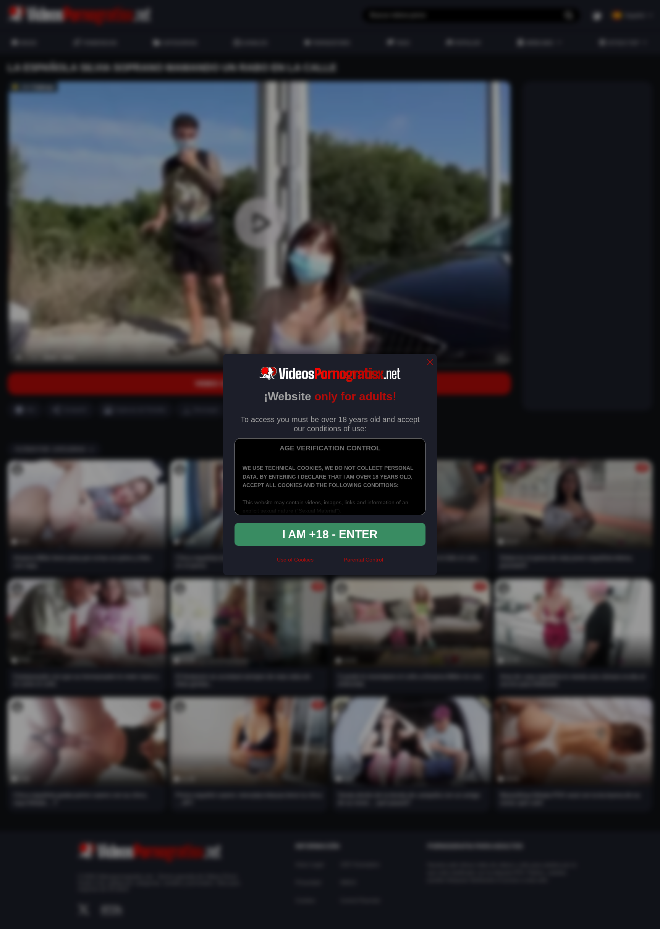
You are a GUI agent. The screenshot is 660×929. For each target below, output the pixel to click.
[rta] (328, 563)
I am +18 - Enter (330, 534)
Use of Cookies (295, 560)
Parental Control (363, 560)
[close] (430, 362)
